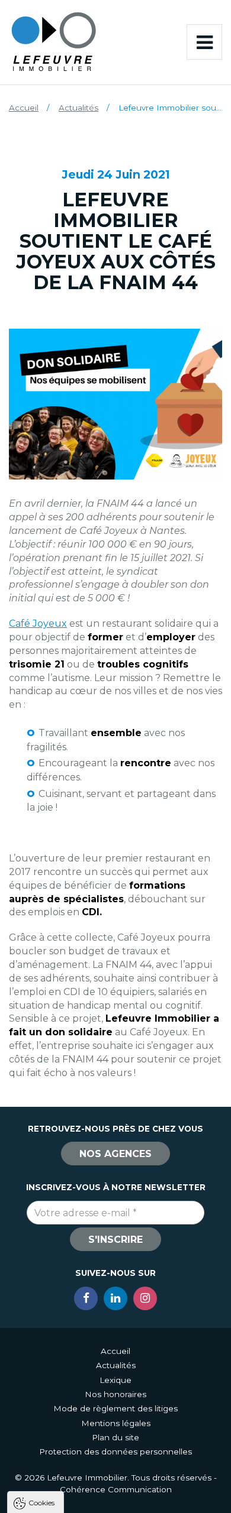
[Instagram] (145, 1298)
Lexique (115, 1380)
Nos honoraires (115, 1394)
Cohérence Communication (116, 1489)
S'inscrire (115, 1239)
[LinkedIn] (115, 1298)
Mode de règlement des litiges (115, 1408)
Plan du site (115, 1437)
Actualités (78, 107)
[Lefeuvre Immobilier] (53, 41)
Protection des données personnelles (115, 1451)
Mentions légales (115, 1423)
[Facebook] (86, 1298)
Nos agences (115, 1153)
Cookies (41, 1502)
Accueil (23, 107)
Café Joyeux (38, 623)
